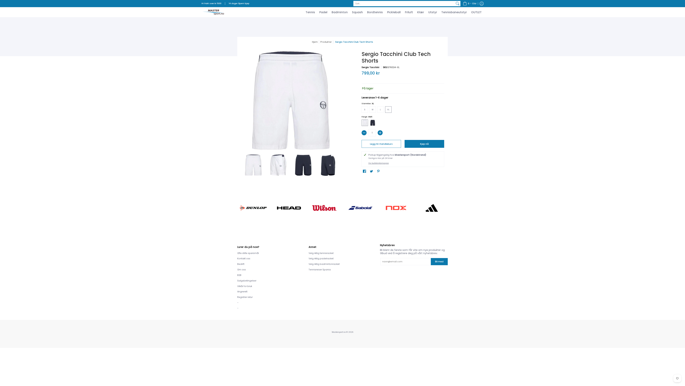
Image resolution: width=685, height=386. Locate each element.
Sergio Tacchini (370, 67)
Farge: (367, 116)
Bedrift (240, 264)
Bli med (439, 261)
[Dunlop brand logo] (253, 208)
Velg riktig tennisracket (321, 253)
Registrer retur (245, 297)
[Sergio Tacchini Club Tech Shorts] (253, 165)
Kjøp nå (424, 143)
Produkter (326, 41)
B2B (239, 275)
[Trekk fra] (364, 132)
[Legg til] (380, 132)
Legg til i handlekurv (381, 143)
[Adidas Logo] (432, 208)
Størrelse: (368, 103)
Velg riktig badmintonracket (324, 264)
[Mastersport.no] (213, 12)
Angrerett (242, 291)
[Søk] (457, 3)
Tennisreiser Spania (320, 269)
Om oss (241, 269)
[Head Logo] (289, 208)
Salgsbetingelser (246, 280)
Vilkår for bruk (244, 286)
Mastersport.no (339, 332)
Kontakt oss (243, 258)
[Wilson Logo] (325, 208)
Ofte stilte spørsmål (248, 253)
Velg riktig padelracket (321, 258)
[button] (469, 3)
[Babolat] (360, 208)
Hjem (315, 41)
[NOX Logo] (396, 208)
